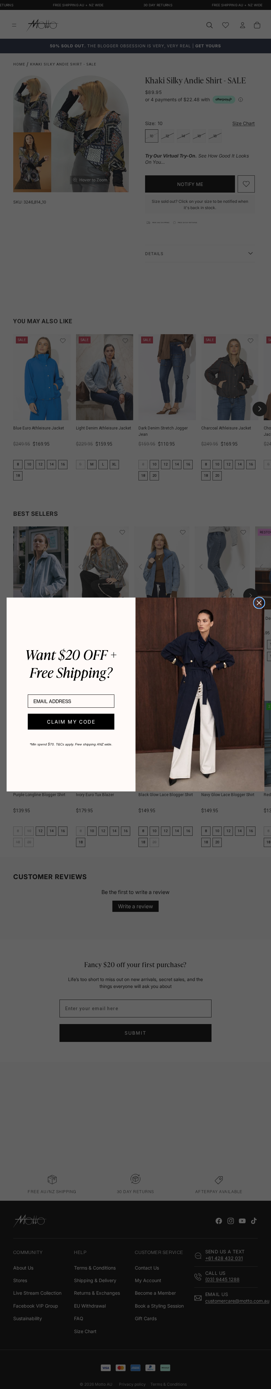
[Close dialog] (259, 603)
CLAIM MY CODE (71, 722)
